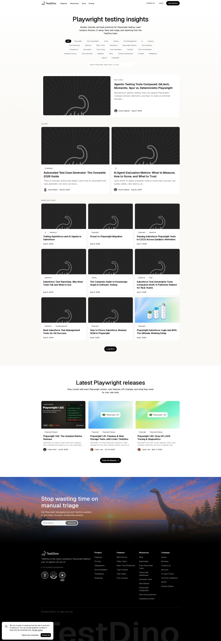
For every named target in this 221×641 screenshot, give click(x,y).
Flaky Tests (100, 45)
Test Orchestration (145, 49)
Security (164, 569)
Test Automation (93, 41)
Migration (100, 54)
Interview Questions (147, 594)
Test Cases (121, 574)
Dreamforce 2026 (146, 599)
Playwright (78, 41)
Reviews (165, 561)
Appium (104, 58)
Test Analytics (146, 45)
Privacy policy (37, 630)
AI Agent (141, 54)
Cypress (151, 41)
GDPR (163, 582)
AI (142, 41)
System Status (167, 586)
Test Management (130, 41)
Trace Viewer (122, 569)
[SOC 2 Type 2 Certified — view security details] (53, 575)
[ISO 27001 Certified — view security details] (45, 575)
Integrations (100, 565)
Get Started (173, 3)
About (163, 557)
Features (63, 3)
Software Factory (70, 54)
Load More (110, 349)
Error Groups (122, 578)
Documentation (101, 569)
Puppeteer (115, 58)
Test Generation (116, 49)
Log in (161, 3)
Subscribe (71, 523)
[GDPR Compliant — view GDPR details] (62, 576)
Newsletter (144, 561)
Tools (106, 41)
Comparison (73, 49)
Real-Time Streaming (126, 565)
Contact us (150, 3)
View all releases (109, 460)
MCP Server (122, 557)
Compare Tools (145, 579)
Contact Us (166, 565)
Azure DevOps (87, 54)
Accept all (46, 635)
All (68, 41)
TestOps (130, 49)
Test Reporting (74, 45)
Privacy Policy (167, 574)
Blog (141, 557)
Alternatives (144, 583)
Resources (74, 3)
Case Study (100, 49)
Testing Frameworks (125, 54)
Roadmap (99, 578)
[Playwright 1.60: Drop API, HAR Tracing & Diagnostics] (158, 427)
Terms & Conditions (169, 578)
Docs (84, 3)
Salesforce (114, 45)
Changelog (99, 574)
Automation (87, 49)
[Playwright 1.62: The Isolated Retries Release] (63, 427)
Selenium (88, 45)
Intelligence (153, 54)
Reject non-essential (30, 635)
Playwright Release (129, 45)
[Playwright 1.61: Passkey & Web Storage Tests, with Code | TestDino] (110, 427)
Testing (115, 41)
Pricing (91, 3)
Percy (111, 54)
